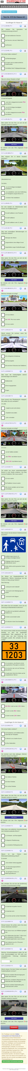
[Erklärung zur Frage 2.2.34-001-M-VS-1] (20, 991)
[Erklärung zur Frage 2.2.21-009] (20, 922)
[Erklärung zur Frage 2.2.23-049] (20, 851)
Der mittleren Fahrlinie (10, 777)
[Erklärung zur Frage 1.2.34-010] (20, 627)
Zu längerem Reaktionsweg (12, 840)
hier (15, 1069)
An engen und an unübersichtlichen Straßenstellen (14, 63)
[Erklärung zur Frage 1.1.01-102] (20, 228)
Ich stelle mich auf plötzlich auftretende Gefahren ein (15, 611)
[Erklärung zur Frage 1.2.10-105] (20, 467)
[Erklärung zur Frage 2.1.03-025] (20, 826)
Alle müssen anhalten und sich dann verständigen (14, 487)
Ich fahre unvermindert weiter (12, 616)
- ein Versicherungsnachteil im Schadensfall (13, 867)
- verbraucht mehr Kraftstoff (12, 586)
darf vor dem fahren (15, 706)
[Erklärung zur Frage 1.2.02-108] (20, 396)
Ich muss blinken (9, 314)
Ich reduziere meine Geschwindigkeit (14, 621)
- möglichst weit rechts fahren (12, 408)
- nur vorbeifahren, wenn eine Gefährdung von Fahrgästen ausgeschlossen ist (15, 192)
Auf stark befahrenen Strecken (13, 35)
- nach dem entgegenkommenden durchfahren (15, 103)
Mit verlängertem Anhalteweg (12, 356)
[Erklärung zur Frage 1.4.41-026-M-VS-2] (20, 74)
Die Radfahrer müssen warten (13, 483)
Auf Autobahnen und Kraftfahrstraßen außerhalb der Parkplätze (14, 733)
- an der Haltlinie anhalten (11, 452)
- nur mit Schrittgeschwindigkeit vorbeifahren (13, 187)
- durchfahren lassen (13, 461)
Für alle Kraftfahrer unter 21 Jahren (14, 222)
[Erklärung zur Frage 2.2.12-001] (20, 726)
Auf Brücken (8, 45)
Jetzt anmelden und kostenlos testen (12, 1061)
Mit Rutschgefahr (9, 360)
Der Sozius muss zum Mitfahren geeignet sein (15, 931)
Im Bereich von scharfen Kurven (13, 738)
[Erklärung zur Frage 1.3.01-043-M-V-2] (20, 680)
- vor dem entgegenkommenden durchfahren (15, 113)
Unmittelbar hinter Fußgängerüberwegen (15, 68)
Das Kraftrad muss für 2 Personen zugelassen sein (14, 943)
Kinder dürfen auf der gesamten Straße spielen (15, 567)
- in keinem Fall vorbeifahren (12, 197)
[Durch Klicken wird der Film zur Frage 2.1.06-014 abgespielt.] (14, 806)
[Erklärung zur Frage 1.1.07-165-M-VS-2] (20, 253)
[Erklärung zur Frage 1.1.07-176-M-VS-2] (20, 494)
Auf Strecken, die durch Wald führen (14, 40)
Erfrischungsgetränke (10, 385)
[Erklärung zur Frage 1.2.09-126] (20, 119)
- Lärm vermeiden (9, 417)
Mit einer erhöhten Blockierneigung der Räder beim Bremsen (15, 975)
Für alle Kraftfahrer (10, 217)
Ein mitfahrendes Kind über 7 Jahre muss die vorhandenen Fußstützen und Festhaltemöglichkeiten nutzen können (15, 937)
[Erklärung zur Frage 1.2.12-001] (20, 51)
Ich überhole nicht (9, 911)
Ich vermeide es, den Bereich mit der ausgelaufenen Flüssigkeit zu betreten (14, 664)
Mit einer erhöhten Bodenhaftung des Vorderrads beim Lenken (14, 985)
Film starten (14, 144)
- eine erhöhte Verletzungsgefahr (13, 862)
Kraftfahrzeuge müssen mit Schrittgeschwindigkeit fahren (12, 557)
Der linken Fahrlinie (10, 781)
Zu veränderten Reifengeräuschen (14, 845)
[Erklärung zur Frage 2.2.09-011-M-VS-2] (20, 749)
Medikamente (8, 381)
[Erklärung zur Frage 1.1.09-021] (20, 203)
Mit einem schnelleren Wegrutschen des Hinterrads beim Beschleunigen (15, 980)
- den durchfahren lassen (13, 456)
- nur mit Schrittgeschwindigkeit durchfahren (13, 108)
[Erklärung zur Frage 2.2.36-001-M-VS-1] (20, 878)
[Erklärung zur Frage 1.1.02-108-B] (20, 153)
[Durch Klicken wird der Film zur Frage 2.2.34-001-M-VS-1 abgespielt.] (14, 1008)
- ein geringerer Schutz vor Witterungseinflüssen (12, 872)
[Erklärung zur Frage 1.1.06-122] (20, 330)
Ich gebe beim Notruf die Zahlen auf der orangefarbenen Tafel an (15, 674)
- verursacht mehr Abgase (12, 596)
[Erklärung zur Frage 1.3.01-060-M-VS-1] (20, 288)
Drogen (7, 390)
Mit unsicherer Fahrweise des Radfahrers (15, 365)
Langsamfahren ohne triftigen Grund (14, 242)
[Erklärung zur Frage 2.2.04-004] (20, 949)
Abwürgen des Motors (10, 237)
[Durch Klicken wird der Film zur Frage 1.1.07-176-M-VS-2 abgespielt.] (14, 510)
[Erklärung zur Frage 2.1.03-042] (20, 966)
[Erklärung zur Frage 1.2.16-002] (20, 602)
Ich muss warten (9, 324)
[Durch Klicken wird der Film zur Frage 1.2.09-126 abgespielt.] (14, 134)
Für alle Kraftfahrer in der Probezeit (14, 213)
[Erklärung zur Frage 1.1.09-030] (20, 371)
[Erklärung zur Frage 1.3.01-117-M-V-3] (20, 423)
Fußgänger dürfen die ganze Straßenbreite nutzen (12, 562)
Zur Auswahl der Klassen (10, 11)
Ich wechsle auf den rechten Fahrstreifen (15, 916)
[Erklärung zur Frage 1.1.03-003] (20, 26)
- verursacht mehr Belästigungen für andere (14, 591)
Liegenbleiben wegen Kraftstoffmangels (15, 247)
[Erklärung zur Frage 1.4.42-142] (20, 529)
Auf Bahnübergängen (10, 58)
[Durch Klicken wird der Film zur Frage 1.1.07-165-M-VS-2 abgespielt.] (14, 269)
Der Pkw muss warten (12, 319)
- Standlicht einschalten (11, 412)
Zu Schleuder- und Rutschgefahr (13, 835)
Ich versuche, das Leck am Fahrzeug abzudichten (14, 669)
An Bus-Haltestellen (10, 743)
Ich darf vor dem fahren (12, 711)
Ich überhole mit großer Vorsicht (13, 906)
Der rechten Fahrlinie (10, 786)
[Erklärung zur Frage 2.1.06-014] (20, 792)
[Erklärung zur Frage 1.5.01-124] (20, 573)
